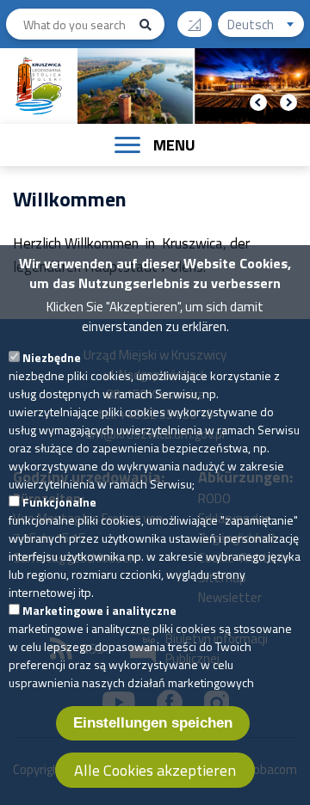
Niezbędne (51, 357)
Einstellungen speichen (152, 723)
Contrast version (194, 24)
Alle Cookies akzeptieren (155, 770)
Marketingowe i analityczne (99, 610)
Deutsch (265, 26)
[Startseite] (39, 86)
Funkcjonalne (59, 502)
